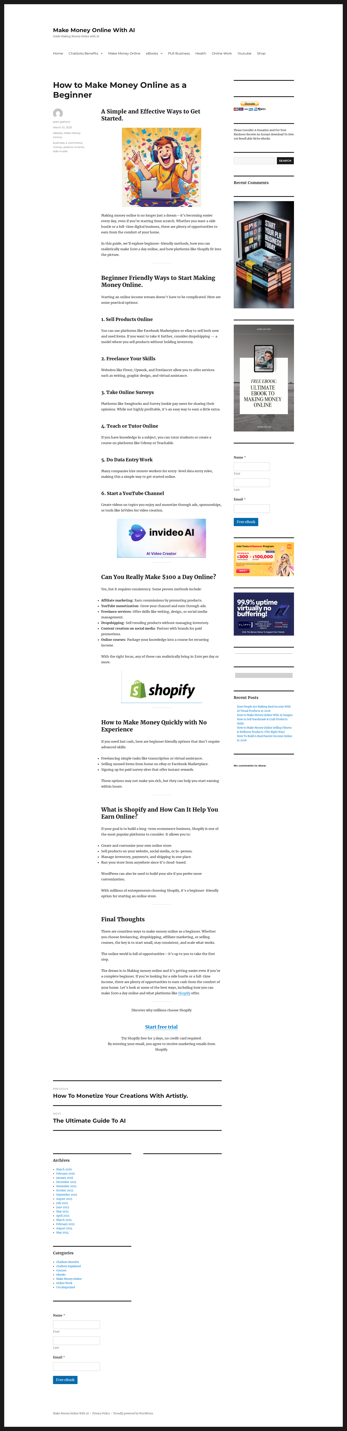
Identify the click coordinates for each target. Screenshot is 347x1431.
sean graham (61, 121)
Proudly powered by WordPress (133, 1413)
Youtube (244, 53)
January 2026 (64, 1178)
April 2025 (62, 1215)
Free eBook (65, 1380)
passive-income (73, 147)
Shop (261, 53)
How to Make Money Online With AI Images (265, 715)
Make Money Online (124, 53)
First (56, 1331)
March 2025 (64, 1220)
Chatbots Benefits (83, 53)
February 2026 (65, 1173)
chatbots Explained (68, 1266)
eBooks (152, 53)
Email (59, 1357)
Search (285, 160)
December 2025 (66, 1182)
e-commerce (74, 142)
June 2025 (62, 1207)
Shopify (184, 993)
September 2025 (66, 1194)
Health (200, 53)
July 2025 (62, 1203)
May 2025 (62, 1211)
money (57, 147)
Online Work (222, 53)
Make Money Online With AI (94, 30)
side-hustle (60, 151)
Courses (61, 1270)
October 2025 (64, 1190)
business (58, 142)
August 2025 (64, 1199)
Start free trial (161, 1027)
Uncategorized (65, 1287)
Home (58, 53)
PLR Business (179, 53)
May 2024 (62, 1232)
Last (56, 1347)
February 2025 (65, 1224)
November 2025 (66, 1186)
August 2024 (64, 1228)
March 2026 (64, 1169)
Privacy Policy (101, 1413)
